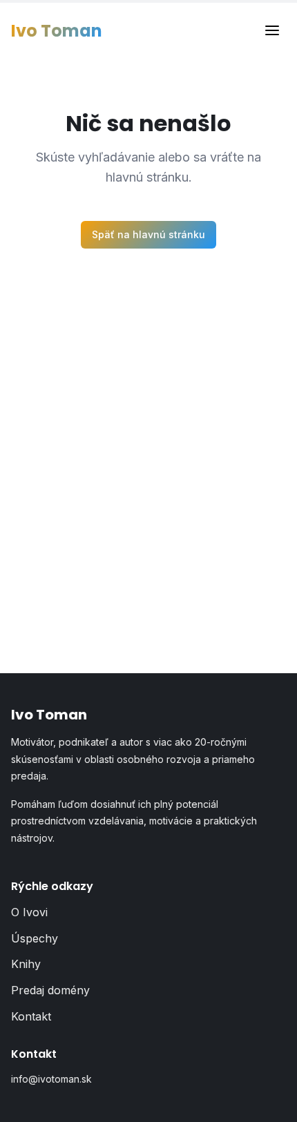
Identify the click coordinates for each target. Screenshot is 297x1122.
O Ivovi (29, 912)
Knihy (26, 964)
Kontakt (31, 1016)
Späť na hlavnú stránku (148, 234)
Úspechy (34, 938)
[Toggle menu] (272, 31)
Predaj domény (50, 990)
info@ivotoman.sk (51, 1079)
